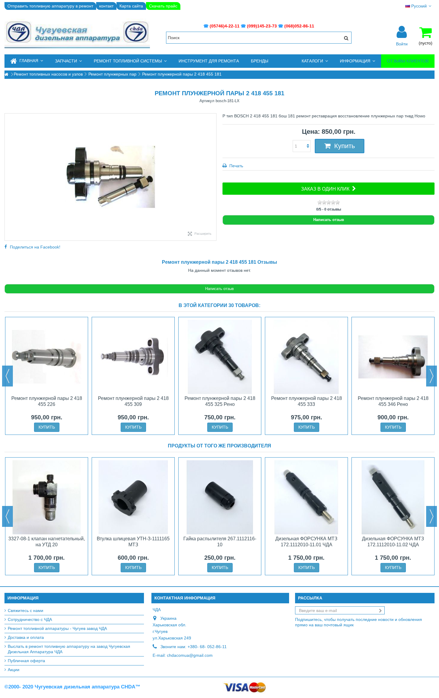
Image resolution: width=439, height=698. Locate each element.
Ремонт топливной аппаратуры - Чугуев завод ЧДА (57, 628)
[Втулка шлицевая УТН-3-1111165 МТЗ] (133, 497)
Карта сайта (131, 6)
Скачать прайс (163, 6)
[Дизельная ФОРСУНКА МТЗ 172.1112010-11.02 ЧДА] (393, 497)
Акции (13, 669)
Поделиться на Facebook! (35, 247)
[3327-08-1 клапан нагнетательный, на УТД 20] (46, 497)
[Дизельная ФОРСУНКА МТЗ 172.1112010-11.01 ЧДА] (306, 497)
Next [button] (431, 376)
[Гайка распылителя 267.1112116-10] (219, 497)
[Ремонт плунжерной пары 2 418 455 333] (306, 357)
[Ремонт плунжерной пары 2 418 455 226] (46, 357)
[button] (68, 61)
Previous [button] (7, 376)
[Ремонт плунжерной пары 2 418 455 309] (133, 357)
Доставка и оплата (26, 637)
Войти (402, 44)
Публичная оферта (26, 660)
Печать (235, 165)
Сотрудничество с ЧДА (30, 619)
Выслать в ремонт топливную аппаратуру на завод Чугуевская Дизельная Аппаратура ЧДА (69, 649)
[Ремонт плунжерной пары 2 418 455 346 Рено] (393, 357)
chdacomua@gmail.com (190, 655)
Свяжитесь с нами (25, 610)
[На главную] (6, 74)
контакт (106, 6)
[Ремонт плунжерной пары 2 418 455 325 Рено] (219, 357)
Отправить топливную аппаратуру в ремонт (50, 6)
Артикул (206, 101)
